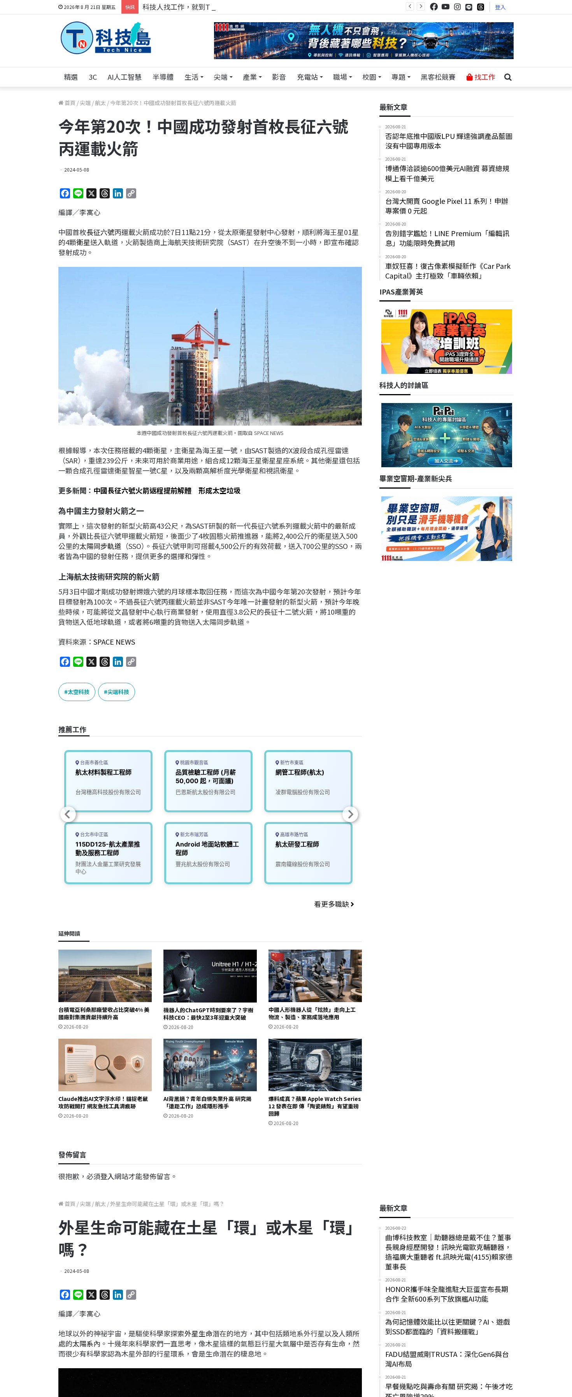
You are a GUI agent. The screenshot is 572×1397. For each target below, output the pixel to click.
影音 (279, 77)
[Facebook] (434, 7)
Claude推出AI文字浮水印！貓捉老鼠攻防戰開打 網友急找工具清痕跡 (103, 1102)
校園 (369, 77)
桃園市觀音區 (193, 763)
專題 (398, 77)
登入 (500, 7)
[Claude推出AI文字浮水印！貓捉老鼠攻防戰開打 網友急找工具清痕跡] (105, 1065)
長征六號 (100, 232)
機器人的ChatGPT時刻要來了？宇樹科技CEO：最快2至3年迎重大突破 (208, 1013)
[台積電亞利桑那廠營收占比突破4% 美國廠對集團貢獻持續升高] (105, 976)
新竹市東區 (291, 763)
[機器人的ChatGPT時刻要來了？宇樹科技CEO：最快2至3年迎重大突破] (210, 976)
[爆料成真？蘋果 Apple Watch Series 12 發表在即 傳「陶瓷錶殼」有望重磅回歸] (315, 1065)
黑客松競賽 (438, 77)
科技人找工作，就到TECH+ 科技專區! (201, 7)
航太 (100, 103)
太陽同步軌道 (100, 546)
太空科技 (78, 692)
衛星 (83, 242)
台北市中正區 (93, 835)
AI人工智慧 (125, 77)
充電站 (307, 77)
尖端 (221, 77)
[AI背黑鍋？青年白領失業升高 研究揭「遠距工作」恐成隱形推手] (210, 1065)
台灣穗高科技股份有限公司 (108, 792)
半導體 (163, 77)
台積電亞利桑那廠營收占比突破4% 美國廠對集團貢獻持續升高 (103, 1013)
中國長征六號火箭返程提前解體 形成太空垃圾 (166, 490)
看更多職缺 (332, 904)
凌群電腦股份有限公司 (302, 792)
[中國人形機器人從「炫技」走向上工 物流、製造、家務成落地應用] (315, 976)
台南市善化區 (93, 763)
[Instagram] (457, 7)
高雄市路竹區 (293, 835)
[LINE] (469, 7)
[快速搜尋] (508, 77)
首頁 (69, 103)
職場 (340, 77)
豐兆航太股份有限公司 (202, 864)
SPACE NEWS (114, 641)
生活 (191, 77)
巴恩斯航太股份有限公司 (205, 792)
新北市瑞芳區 (193, 835)
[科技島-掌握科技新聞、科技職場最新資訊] (105, 37)
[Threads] (480, 7)
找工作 (484, 77)
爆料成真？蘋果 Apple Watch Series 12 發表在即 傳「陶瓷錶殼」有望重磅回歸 (314, 1106)
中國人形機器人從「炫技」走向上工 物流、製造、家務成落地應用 (312, 1013)
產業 (250, 77)
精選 (71, 77)
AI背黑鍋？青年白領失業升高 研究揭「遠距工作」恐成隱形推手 (207, 1102)
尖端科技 (118, 692)
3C (93, 77)
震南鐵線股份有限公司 (302, 864)
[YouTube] (445, 7)
